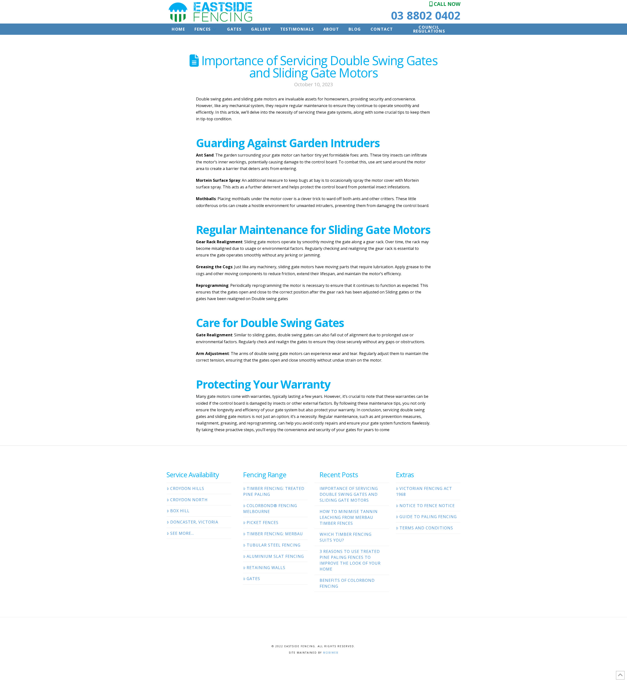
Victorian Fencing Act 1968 (424, 491)
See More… (182, 533)
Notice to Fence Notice (427, 505)
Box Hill (180, 510)
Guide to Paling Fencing (428, 516)
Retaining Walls (266, 567)
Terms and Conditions (426, 528)
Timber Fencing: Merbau (275, 533)
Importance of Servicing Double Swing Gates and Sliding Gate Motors (349, 494)
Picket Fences (262, 522)
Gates (253, 578)
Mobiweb (330, 652)
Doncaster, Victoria (194, 522)
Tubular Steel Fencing (274, 545)
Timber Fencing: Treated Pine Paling (273, 491)
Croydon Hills (187, 488)
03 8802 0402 (425, 15)
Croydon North (189, 499)
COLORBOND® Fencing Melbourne (270, 508)
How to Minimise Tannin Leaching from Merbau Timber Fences (349, 517)
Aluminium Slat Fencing (275, 556)
